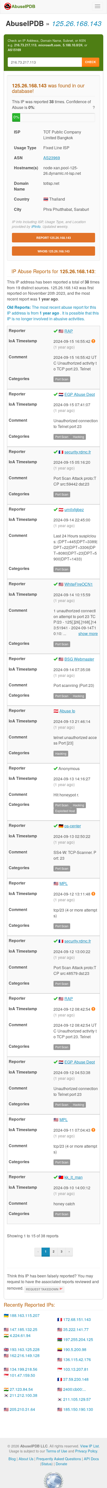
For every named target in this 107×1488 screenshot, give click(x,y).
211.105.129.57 (77, 1399)
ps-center (72, 826)
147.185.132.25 (23, 1329)
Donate (61, 1463)
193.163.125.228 (25, 1349)
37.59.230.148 (76, 1379)
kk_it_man (73, 1177)
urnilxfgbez (74, 509)
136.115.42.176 (77, 1359)
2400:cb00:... (74, 1389)
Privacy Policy (86, 1450)
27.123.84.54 (21, 1389)
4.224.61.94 (20, 1335)
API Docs (91, 1458)
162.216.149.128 (25, 1355)
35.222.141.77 (76, 1329)
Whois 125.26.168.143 (54, 251)
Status (46, 1463)
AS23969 (51, 158)
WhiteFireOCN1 (78, 584)
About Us (26, 1458)
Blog (12, 1458)
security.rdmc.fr (77, 452)
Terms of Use (56, 1450)
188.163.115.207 (25, 1315)
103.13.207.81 (76, 1369)
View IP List (89, 1445)
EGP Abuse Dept (79, 394)
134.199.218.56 (23, 1369)
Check (90, 62)
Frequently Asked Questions (58, 1458)
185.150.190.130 (78, 1409)
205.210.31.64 (22, 1409)
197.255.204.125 (78, 1339)
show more (88, 633)
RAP (68, 331)
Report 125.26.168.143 (53, 237)
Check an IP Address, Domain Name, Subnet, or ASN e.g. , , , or (47, 45)
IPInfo (36, 226)
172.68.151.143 (77, 1319)
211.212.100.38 (23, 1395)
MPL (63, 883)
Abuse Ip (67, 711)
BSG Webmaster (79, 659)
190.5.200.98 (74, 1349)
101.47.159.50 (22, 1375)
